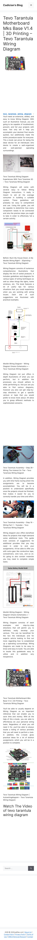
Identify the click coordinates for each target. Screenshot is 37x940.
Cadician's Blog (13, 5)
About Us (28, 932)
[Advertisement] (18, 92)
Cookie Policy (9, 934)
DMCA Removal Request (17, 937)
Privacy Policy (20, 934)
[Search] (31, 868)
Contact (30, 937)
